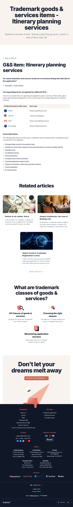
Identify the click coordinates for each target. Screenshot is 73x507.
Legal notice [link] (36, 489)
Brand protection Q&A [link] (23, 422)
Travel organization (11, 167)
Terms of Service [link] (23, 425)
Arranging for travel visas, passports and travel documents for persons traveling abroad (34, 147)
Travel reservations (11, 155)
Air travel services (11, 170)
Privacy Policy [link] (36, 491)
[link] (19, 211)
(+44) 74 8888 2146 (18, 456)
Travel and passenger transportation (17, 161)
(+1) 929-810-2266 (36, 456)
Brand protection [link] (50, 415)
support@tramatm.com (23, 436)
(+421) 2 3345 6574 (27, 467)
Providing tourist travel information (16, 158)
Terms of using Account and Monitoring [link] (23, 427)
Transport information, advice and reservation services (23, 164)
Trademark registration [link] (50, 412)
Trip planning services (12, 153)
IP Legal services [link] (50, 417)
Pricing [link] (23, 415)
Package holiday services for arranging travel (20, 144)
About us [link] (23, 412)
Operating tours (10, 150)
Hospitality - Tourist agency (14, 85)
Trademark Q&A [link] (23, 420)
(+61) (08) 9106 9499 (45, 467)
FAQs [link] (23, 417)
